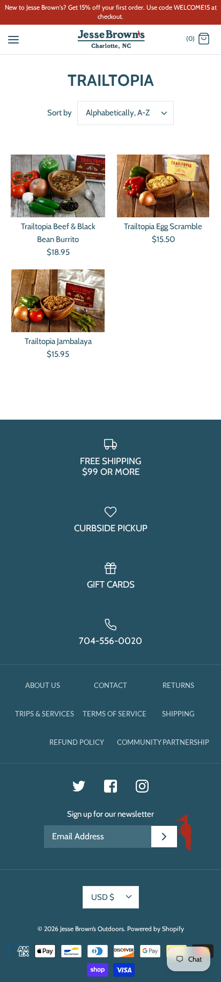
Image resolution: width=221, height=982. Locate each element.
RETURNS (178, 685)
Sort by (59, 113)
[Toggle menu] (13, 38)
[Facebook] (110, 786)
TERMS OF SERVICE (114, 713)
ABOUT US (42, 685)
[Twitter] (78, 786)
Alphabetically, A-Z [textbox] (118, 113)
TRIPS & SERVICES (44, 713)
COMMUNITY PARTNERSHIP (163, 742)
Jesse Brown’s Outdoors (92, 929)
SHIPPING (178, 713)
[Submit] (164, 836)
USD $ (102, 897)
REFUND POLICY (76, 742)
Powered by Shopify (155, 929)
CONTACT (110, 685)
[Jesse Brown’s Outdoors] (111, 39)
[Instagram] (142, 786)
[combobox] (125, 113)
